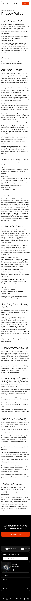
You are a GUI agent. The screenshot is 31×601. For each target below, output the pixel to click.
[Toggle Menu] (3, 3)
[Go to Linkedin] (7, 599)
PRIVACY (4, 593)
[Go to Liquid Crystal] (16, 599)
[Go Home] (15, 3)
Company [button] (5, 575)
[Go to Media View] (24, 599)
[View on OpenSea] (13, 570)
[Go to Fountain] (20, 599)
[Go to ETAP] (28, 599)
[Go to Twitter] (11, 599)
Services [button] (5, 579)
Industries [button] (5, 584)
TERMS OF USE (11, 593)
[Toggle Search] (7, 3)
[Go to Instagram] (3, 599)
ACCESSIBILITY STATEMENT (22, 593)
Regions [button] (5, 588)
